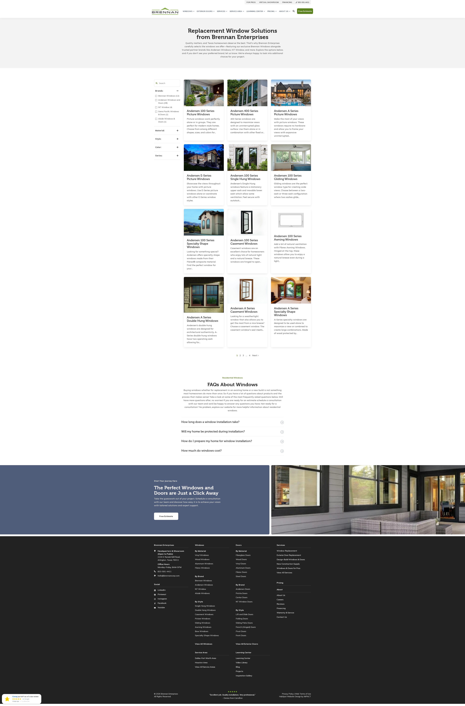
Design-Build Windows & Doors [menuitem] (291, 559)
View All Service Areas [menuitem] (205, 667)
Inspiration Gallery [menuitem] (244, 675)
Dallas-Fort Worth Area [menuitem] (205, 658)
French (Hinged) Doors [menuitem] (246, 627)
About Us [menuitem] (281, 595)
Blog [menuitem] (238, 667)
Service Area (236, 11)
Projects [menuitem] (239, 671)
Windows (187, 11)
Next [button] (255, 355)
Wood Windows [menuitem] (202, 559)
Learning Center (255, 11)
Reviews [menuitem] (280, 604)
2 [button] (240, 355)
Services (221, 11)
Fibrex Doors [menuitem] (241, 572)
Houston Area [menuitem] (201, 662)
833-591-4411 (164, 571)
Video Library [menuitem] (242, 662)
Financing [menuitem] (281, 608)
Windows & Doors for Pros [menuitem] (288, 568)
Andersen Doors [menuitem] (243, 589)
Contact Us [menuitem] (282, 617)
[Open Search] (293, 11)
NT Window (200, 589)
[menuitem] (251, 2)
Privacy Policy (288, 694)
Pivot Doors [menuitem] (241, 631)
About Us (283, 11)
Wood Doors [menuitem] (241, 559)
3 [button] (244, 355)
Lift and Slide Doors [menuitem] (244, 614)
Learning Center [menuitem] (243, 658)
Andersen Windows (204, 585)
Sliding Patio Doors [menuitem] (244, 623)
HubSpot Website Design (290, 696)
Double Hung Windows (205, 610)
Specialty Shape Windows (207, 635)
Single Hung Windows (205, 606)
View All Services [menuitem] (284, 572)
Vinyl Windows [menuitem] (202, 555)
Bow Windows (201, 631)
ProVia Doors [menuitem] (241, 593)
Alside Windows (202, 593)
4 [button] (249, 355)
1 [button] (237, 355)
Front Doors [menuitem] (241, 635)
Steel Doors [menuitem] (241, 576)
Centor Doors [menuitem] (241, 597)
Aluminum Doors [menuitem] (243, 568)
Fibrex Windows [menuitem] (202, 568)
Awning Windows (203, 627)
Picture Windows (202, 618)
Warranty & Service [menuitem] (285, 612)
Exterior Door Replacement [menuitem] (289, 555)
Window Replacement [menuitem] (287, 551)
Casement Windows (204, 614)
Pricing (271, 11)
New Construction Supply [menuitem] (288, 564)
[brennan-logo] (165, 11)
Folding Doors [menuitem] (242, 618)
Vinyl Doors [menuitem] (241, 563)
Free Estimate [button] (305, 11)
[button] (156, 83)
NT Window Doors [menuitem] (244, 601)
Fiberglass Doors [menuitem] (243, 555)
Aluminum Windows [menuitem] (204, 563)
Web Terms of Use (303, 694)
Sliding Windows (202, 623)
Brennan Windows (203, 580)
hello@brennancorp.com (168, 575)
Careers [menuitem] (280, 599)
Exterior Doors (204, 11)
